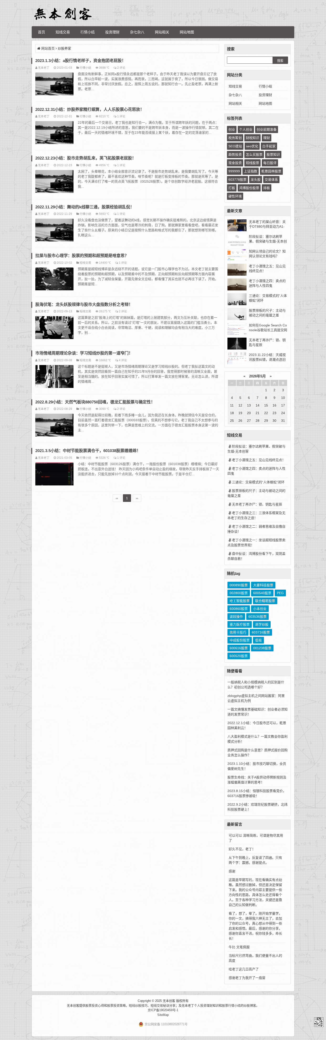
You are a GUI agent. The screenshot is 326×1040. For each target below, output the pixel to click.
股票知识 (273, 154)
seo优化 (252, 146)
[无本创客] (63, 14)
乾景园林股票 (271, 171)
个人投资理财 (203, 1005)
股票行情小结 (231, 1005)
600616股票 (239, 648)
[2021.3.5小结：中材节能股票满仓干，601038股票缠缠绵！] (54, 475)
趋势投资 (235, 154)
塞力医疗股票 (240, 624)
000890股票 (239, 585)
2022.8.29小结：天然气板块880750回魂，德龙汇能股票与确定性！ (95, 402)
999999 (234, 171)
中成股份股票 (240, 640)
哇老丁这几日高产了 (244, 969)
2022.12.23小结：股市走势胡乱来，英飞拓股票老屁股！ (85, 158)
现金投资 (235, 163)
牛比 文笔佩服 (239, 947)
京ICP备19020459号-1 (163, 1010)
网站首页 (48, 48)
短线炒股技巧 (138, 1005)
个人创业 (245, 129)
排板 (266, 188)
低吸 (258, 640)
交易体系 (271, 179)
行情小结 (87, 32)
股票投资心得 (94, 1005)
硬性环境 (235, 196)
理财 (266, 138)
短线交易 (63, 32)
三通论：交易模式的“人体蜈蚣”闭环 (258, 482)
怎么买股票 (254, 154)
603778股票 (237, 179)
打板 (231, 188)
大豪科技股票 (263, 585)
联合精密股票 (265, 601)
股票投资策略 (116, 1005)
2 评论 (121, 67)
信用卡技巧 (238, 632)
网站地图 (187, 32)
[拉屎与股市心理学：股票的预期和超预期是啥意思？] (54, 280)
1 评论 (121, 116)
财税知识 (252, 138)
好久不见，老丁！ (242, 849)
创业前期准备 (267, 129)
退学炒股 (261, 624)
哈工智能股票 (240, 601)
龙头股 (256, 179)
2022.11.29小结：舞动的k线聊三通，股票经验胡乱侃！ (84, 207)
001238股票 (262, 648)
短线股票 (252, 163)
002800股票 (239, 593)
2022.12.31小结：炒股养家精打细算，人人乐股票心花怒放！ (89, 109)
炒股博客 (250, 1005)
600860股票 (239, 609)
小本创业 (260, 609)
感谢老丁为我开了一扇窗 (247, 978)
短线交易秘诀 (160, 1005)
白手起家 (269, 146)
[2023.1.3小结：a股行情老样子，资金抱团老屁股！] (54, 84)
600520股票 (239, 656)
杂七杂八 (137, 32)
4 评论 (123, 360)
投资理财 (112, 32)
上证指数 (250, 171)
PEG (280, 593)
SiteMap (163, 1015)
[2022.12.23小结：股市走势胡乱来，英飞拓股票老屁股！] (54, 182)
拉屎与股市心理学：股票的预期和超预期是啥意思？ (82, 255)
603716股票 (261, 632)
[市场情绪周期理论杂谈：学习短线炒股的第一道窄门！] (54, 377)
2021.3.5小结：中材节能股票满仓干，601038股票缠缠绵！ (88, 450)
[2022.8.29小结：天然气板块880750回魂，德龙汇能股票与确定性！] (54, 426)
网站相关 (162, 32)
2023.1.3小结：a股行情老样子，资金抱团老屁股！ (80, 60)
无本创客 (319, 1022)
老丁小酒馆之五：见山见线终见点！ (258, 460)
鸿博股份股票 (249, 188)
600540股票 (262, 593)
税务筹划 (235, 138)
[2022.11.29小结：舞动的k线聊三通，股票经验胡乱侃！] (54, 231)
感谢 (232, 871)
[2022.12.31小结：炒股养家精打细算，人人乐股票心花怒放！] (54, 133)
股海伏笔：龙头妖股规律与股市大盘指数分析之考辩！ (84, 304)
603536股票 (257, 616)
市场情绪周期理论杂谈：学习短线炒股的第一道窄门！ (84, 353)
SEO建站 (235, 146)
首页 (41, 32)
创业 (231, 129)
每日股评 (270, 163)
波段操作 (236, 616)
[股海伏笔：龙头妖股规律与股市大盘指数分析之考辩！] (54, 328)
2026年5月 (257, 376)
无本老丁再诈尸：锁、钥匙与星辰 (257, 504)
